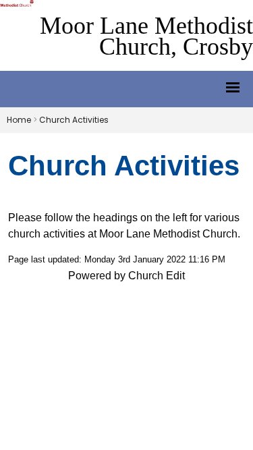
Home (19, 119)
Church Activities (74, 119)
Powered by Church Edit (126, 275)
